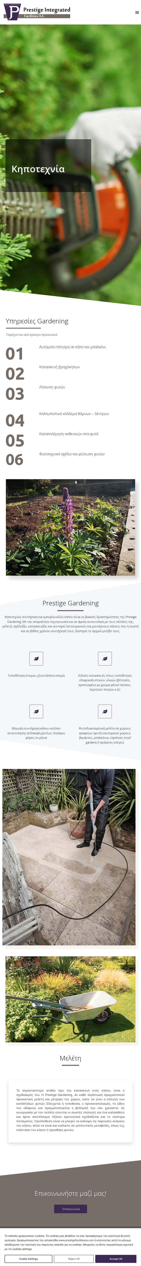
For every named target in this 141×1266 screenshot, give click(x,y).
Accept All (116, 1258)
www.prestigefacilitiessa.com (76, 1240)
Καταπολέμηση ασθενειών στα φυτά (68, 433)
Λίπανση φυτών (52, 387)
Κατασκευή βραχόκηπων (59, 366)
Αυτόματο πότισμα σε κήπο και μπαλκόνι (72, 346)
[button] (137, 12)
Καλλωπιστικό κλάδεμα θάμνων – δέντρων (74, 413)
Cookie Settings (28, 1258)
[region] (70, 1247)
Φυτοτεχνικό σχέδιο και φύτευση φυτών (72, 453)
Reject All (73, 1258)
